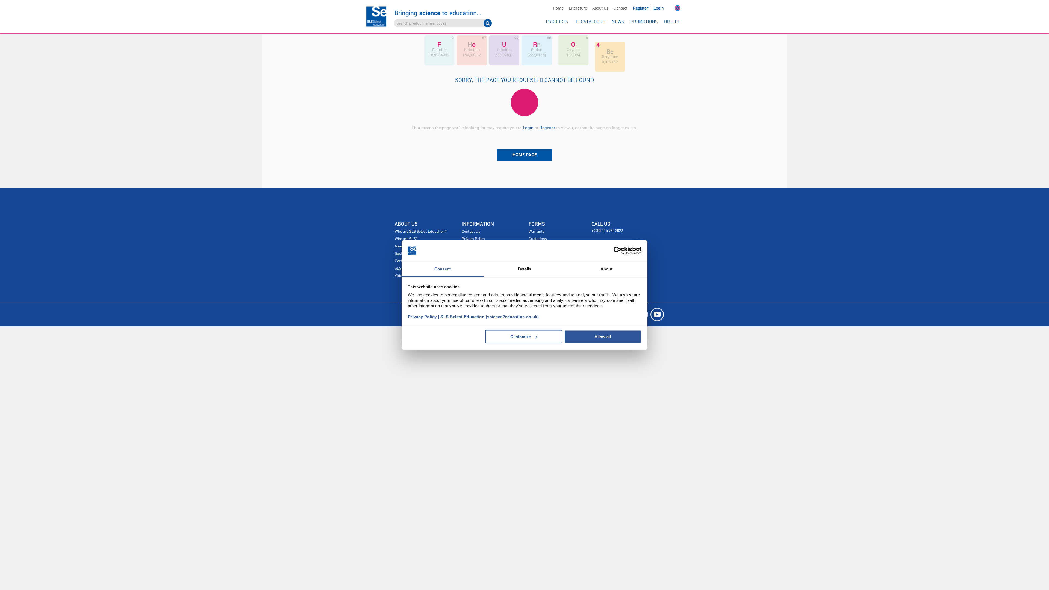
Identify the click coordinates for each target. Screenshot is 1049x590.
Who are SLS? (406, 239)
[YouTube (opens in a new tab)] (657, 314)
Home (558, 8)
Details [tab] (524, 268)
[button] (672, 8)
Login (658, 8)
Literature (578, 8)
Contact (620, 8)
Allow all (602, 336)
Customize (520, 336)
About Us (600, 8)
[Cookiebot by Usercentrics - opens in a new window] (617, 251)
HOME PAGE (524, 155)
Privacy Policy (473, 239)
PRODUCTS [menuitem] (557, 22)
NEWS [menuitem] (618, 22)
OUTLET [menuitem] (672, 22)
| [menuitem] (648, 8)
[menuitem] (558, 8)
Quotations (538, 239)
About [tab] (606, 268)
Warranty (536, 232)
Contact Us (471, 232)
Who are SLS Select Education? (421, 232)
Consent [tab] (442, 268)
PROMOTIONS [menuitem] (644, 22)
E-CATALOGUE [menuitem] (590, 22)
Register (641, 8)
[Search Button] (488, 23)
